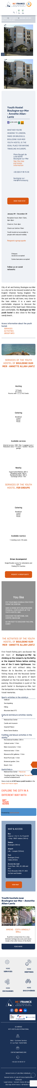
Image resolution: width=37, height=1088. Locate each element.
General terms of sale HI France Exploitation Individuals (18, 1078)
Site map (8, 1085)
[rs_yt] (21, 1010)
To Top (33, 1075)
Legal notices (8, 1082)
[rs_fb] (12, 1010)
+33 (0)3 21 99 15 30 (21, 172)
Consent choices (19, 1082)
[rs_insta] (16, 1010)
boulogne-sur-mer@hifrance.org (20, 179)
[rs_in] (25, 1010)
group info (9, 333)
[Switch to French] (19, 12)
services (8, 328)
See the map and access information (18, 163)
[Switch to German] (23, 12)
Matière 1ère (27, 1085)
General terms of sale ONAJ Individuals (18, 1073)
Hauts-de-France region (10, 783)
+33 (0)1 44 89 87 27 (18, 1062)
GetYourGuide (14, 813)
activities (9, 331)
